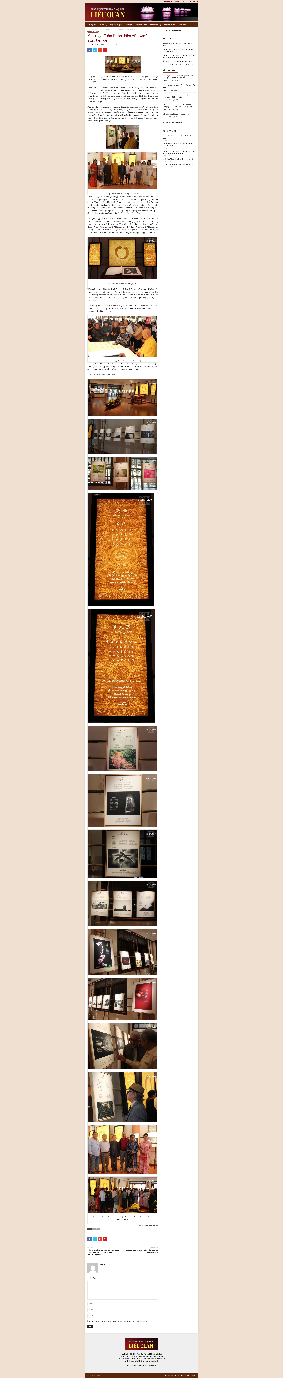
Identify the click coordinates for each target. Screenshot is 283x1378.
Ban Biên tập (168, 1)
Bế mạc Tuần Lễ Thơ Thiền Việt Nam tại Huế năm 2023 (142, 1251)
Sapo (98, 1375)
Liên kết (195, 1)
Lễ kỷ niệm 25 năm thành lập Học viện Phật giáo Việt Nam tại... (178, 96)
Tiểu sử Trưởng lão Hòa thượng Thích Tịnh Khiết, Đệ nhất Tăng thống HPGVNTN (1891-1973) (103, 1252)
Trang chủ (92, 25)
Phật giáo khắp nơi (116, 25)
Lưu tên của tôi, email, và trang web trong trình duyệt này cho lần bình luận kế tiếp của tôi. (118, 1321)
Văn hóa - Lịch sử (99, 29)
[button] (194, 24)
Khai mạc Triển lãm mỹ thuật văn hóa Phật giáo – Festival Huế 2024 (178, 50)
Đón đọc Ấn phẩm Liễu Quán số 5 (176, 114)
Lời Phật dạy (103, 25)
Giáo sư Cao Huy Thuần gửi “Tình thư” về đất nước (177, 45)
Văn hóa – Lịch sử (170, 25)
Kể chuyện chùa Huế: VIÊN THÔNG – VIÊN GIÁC (179, 86)
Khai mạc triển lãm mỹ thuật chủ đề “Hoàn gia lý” (178, 65)
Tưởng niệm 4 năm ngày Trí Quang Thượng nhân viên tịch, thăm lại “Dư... (178, 105)
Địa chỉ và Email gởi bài (183, 1)
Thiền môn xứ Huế (141, 25)
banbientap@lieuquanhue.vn (147, 1366)
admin (92, 44)
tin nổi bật (96, 1229)
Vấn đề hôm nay (155, 25)
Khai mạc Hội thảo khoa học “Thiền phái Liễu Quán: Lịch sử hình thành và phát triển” (179, 56)
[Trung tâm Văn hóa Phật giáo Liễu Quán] (141, 12)
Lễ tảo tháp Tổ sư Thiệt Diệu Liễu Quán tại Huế (178, 61)
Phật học (129, 25)
